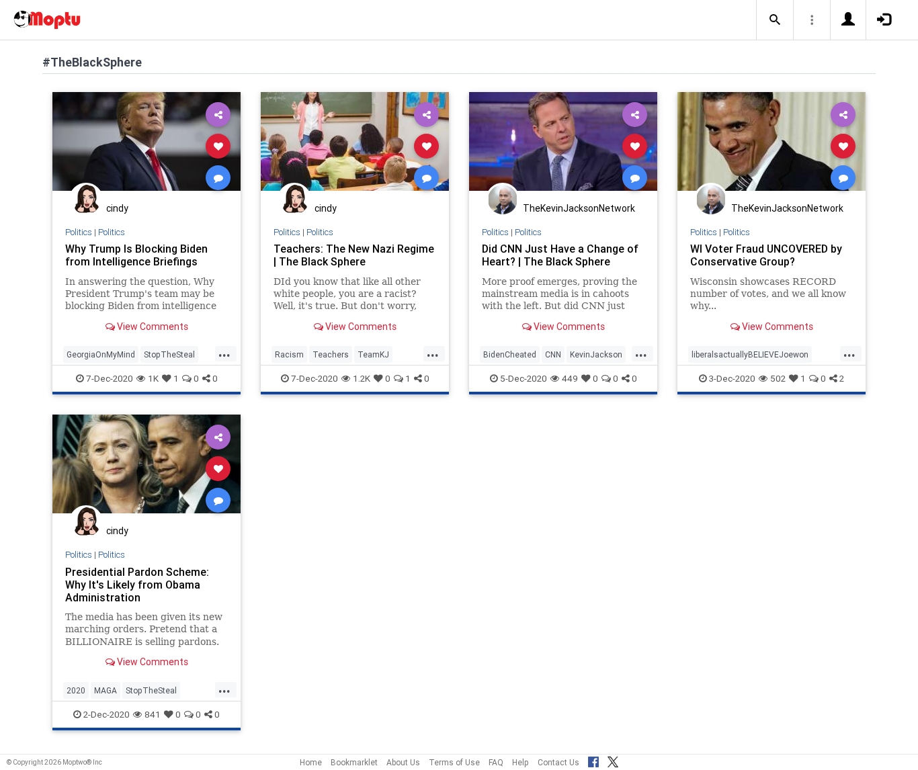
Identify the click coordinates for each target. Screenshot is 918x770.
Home (311, 762)
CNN (553, 354)
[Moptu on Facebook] (593, 760)
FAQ (496, 762)
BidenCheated (509, 354)
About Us (403, 762)
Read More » (146, 145)
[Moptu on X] (613, 760)
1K (153, 378)
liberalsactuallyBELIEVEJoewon (750, 354)
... (224, 353)
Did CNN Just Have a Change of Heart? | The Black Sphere (560, 255)
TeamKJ (373, 354)
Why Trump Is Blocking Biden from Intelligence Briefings (136, 255)
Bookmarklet (354, 762)
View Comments (151, 326)
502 (778, 378)
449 (570, 378)
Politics (78, 232)
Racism (289, 354)
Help (520, 762)
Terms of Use (454, 762)
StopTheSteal (169, 354)
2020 (76, 690)
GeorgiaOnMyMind (101, 354)
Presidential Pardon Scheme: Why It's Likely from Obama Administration (137, 584)
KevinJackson (596, 354)
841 (152, 714)
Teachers (330, 354)
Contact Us (558, 762)
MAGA (105, 690)
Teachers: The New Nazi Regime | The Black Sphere (354, 255)
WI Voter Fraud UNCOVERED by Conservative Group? (766, 255)
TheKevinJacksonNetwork (579, 208)
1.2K (361, 378)
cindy (117, 208)
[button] (774, 20)
